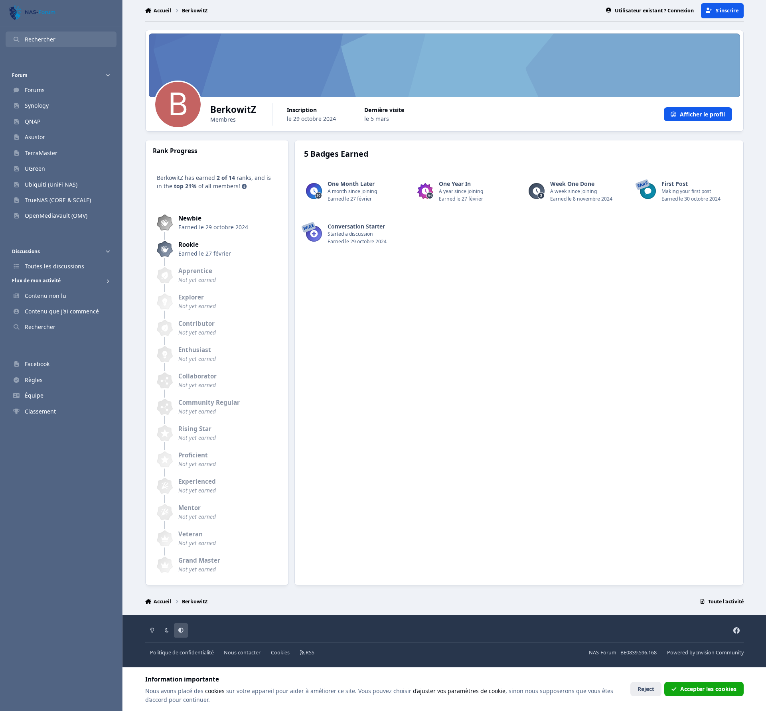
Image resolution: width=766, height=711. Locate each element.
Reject (646, 689)
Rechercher (40, 39)
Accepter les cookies (708, 689)
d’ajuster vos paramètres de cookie (459, 691)
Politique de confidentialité (182, 652)
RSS (309, 652)
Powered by (705, 652)
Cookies (280, 652)
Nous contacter (242, 652)
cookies (215, 691)
